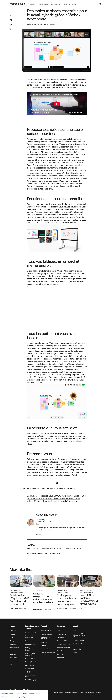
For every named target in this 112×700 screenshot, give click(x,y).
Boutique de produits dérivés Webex (78, 648)
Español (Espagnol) (30, 680)
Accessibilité (60, 654)
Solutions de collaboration (51, 548)
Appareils (44, 626)
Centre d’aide (60, 637)
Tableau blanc (13, 657)
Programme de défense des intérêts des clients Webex (79, 635)
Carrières (75, 652)
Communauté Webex (62, 641)
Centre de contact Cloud (16, 661)
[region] (24, 695)
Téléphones (44, 642)
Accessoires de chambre (48, 652)
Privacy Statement (7, 697)
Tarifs (58, 630)
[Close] (46, 692)
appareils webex (32, 548)
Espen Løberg (44, 24)
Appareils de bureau (46, 634)
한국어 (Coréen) (29, 672)
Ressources (61, 626)
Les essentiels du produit (64, 644)
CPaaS (11, 664)
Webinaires (13, 654)
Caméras (43, 645)
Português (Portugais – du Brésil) (32, 675)
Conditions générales (31, 633)
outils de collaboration (72, 548)
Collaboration (32, 4)
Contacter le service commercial (78, 644)
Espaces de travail (43, 4)
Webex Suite (13, 630)
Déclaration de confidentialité (29, 636)
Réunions (12, 634)
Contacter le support (78, 640)
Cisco (74, 630)
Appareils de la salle (46, 630)
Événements (13, 644)
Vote (11, 651)
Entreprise (76, 626)
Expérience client (56, 4)
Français (27, 647)
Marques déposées (30, 644)
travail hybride (55, 553)
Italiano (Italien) (29, 665)
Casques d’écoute (46, 648)
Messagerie (13, 641)
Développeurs (60, 657)
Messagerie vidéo (14, 647)
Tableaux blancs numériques (45, 638)
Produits (12, 626)
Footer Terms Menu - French (32, 627)
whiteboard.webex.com (66, 488)
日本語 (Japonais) (30, 668)
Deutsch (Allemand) (30, 662)
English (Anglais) (30, 658)
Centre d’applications (62, 651)
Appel (11, 637)
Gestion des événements (70, 4)
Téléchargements (61, 634)
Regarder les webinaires (63, 647)
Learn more (39, 534)
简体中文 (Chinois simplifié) (30, 649)
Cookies (27, 641)
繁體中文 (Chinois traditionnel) (30, 654)
